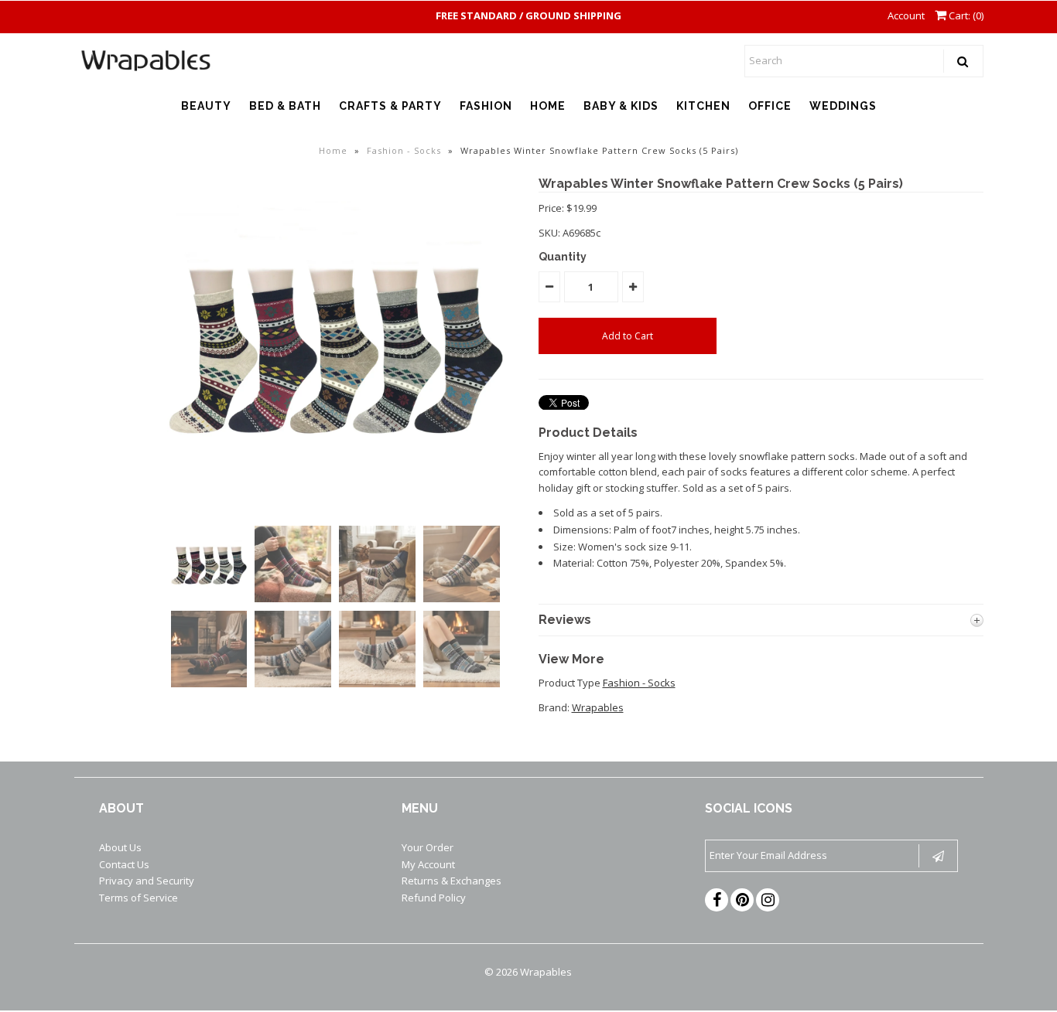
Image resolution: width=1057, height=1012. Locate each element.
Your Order (427, 847)
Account (906, 15)
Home (333, 150)
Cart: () (964, 15)
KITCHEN (703, 106)
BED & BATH (285, 106)
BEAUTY (206, 106)
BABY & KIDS (620, 106)
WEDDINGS (843, 106)
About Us (120, 847)
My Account (428, 864)
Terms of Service (138, 898)
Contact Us (124, 864)
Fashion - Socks (404, 150)
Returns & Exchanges (451, 881)
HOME (548, 106)
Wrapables (598, 707)
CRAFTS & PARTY (390, 106)
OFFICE (770, 106)
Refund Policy (434, 898)
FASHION (486, 106)
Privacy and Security (146, 881)
